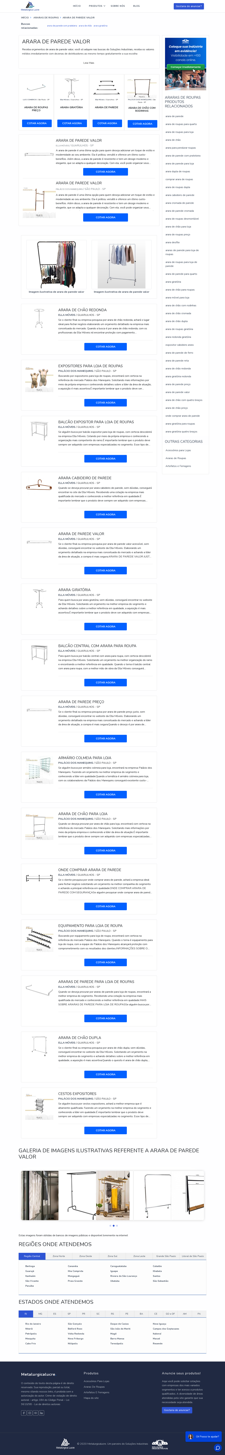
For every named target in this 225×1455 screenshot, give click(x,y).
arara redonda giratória (178, 337)
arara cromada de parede (180, 203)
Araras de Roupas (46, 17)
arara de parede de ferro (179, 353)
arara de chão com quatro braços (184, 400)
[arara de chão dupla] (39, 1046)
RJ (26, 1313)
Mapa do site (91, 1398)
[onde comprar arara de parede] (39, 878)
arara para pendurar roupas (181, 148)
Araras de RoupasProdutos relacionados (183, 102)
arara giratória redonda (178, 376)
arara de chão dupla (177, 321)
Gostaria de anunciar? (189, 6)
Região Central (32, 1256)
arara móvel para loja (177, 297)
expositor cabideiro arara (180, 345)
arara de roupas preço (178, 234)
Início (77, 6)
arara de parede (174, 116)
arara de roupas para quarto (181, 124)
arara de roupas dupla (178, 187)
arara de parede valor (178, 392)
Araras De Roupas (94, 1387)
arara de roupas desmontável (182, 219)
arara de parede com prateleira (62, 25)
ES (54, 1313)
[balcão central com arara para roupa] (39, 654)
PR (83, 1313)
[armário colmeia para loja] (39, 769)
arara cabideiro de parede (180, 195)
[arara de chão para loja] (39, 825)
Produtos (95, 6)
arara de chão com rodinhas (181, 305)
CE (155, 1313)
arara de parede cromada (180, 211)
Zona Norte (59, 1256)
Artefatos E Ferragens (96, 1392)
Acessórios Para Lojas (96, 1381)
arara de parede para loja (180, 163)
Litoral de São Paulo (193, 1256)
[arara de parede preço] (39, 710)
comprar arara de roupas (179, 179)
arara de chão (85, 25)
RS (112, 1313)
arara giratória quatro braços (181, 431)
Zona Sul (112, 1256)
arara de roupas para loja (180, 132)
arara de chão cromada (178, 313)
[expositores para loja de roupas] (39, 378)
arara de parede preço (178, 384)
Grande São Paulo (166, 1256)
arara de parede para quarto (181, 274)
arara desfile (173, 242)
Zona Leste (139, 1256)
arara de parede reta (177, 360)
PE (127, 1313)
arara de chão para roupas (180, 290)
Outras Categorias (184, 441)
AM (184, 1313)
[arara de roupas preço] (36, 87)
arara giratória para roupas (180, 424)
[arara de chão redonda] (39, 318)
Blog (136, 6)
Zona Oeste (85, 1256)
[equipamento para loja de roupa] (39, 937)
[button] (109, 1225)
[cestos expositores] (39, 1105)
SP (69, 1313)
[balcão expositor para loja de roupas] (39, 430)
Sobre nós (118, 6)
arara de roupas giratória (179, 329)
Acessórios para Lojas (178, 450)
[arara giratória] (71, 87)
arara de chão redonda (178, 368)
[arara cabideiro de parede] (39, 486)
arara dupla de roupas (178, 171)
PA (199, 1313)
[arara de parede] (107, 87)
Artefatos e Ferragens (178, 466)
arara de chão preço (177, 408)
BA (141, 1313)
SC (98, 1313)
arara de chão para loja (178, 226)
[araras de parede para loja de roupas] (39, 990)
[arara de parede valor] (39, 154)
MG (40, 1313)
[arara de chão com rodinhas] (142, 87)
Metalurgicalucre (38, 1374)
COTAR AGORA (37, 123)
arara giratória (100, 25)
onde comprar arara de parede (183, 416)
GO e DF (170, 1313)
